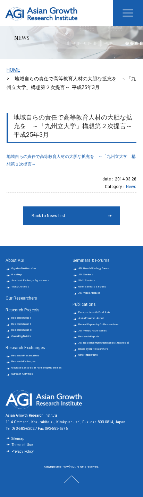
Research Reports (89, 336)
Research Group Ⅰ (21, 317)
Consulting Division (21, 336)
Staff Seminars (86, 280)
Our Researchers (21, 298)
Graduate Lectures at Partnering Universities (36, 367)
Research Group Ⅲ (21, 329)
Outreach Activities (22, 373)
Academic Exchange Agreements (30, 280)
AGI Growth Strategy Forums (94, 268)
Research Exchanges (25, 347)
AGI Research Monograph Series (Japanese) (103, 342)
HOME (13, 70)
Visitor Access (20, 286)
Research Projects (23, 310)
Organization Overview (23, 268)
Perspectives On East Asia (94, 312)
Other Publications (88, 354)
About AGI (15, 260)
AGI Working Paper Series (92, 330)
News (131, 186)
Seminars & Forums (91, 260)
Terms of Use (22, 445)
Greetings (17, 274)
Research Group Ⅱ (21, 324)
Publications (84, 304)
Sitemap (17, 438)
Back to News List (48, 215)
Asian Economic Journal (90, 318)
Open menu (128, 13)
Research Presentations (25, 355)
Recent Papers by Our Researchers (98, 324)
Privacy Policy (22, 451)
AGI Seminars (85, 274)
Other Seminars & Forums (92, 286)
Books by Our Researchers (93, 348)
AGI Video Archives (89, 292)
